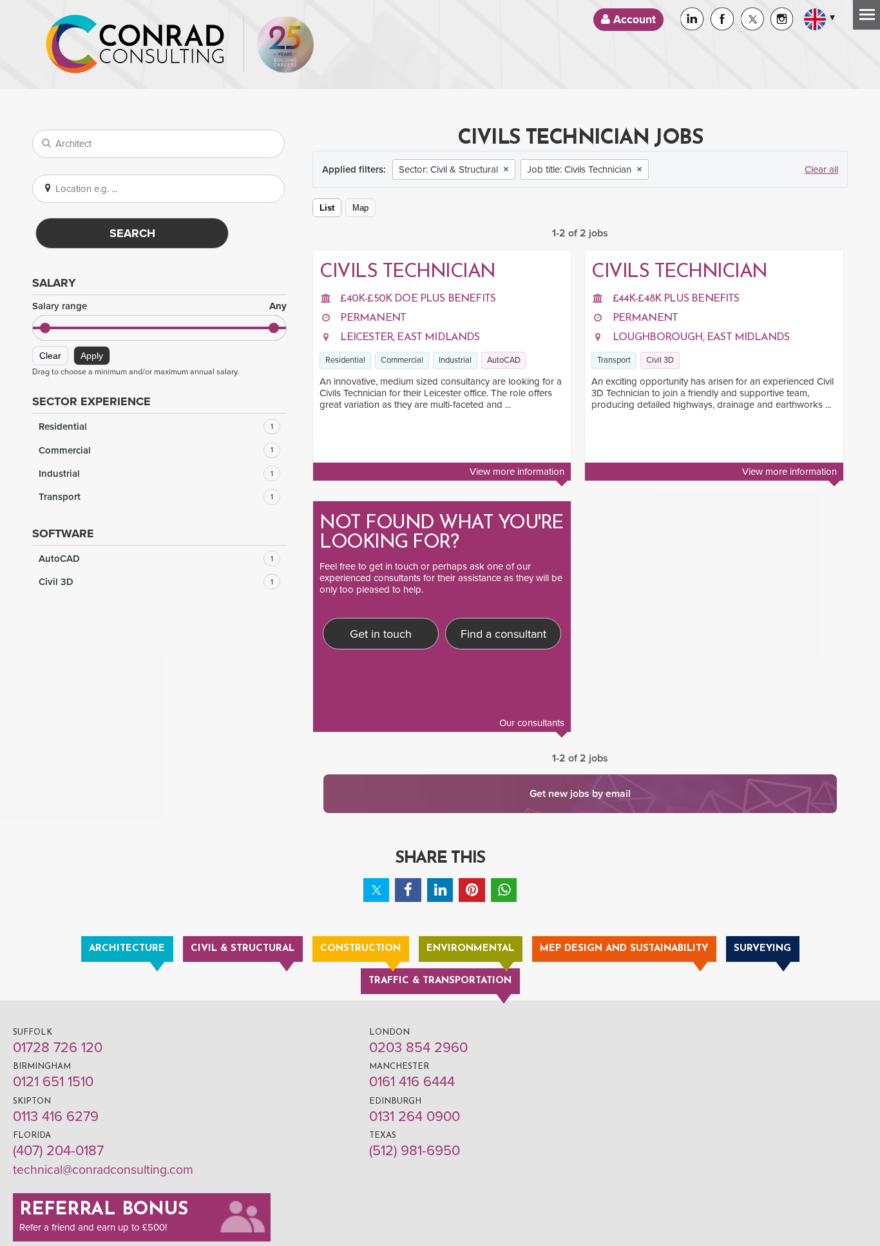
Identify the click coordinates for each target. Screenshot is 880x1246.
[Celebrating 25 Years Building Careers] (285, 44)
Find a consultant (503, 634)
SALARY (54, 283)
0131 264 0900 (414, 1116)
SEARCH (132, 233)
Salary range (159, 306)
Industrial (156, 473)
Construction (360, 949)
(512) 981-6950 (414, 1150)
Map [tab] (360, 208)
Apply (92, 355)
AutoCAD (156, 558)
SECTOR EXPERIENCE (91, 401)
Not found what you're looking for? (441, 533)
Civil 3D (156, 582)
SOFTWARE (63, 533)
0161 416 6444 (412, 1081)
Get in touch (381, 634)
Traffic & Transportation (440, 981)
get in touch (393, 566)
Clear (50, 355)
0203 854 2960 (418, 1047)
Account (633, 19)
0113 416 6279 (56, 1116)
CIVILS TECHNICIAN (407, 272)
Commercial (156, 450)
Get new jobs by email (580, 793)
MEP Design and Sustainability (624, 949)
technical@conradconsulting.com (103, 1170)
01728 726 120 (57, 1047)
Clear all (821, 169)
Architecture (127, 949)
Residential (156, 426)
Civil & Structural (242, 949)
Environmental (470, 949)
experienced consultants (370, 578)
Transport (156, 497)
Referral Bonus (103, 1210)
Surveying (762, 949)
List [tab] (327, 208)
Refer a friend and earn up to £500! (93, 1227)
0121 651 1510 (53, 1081)
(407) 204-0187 (58, 1150)
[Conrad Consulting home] (135, 44)
